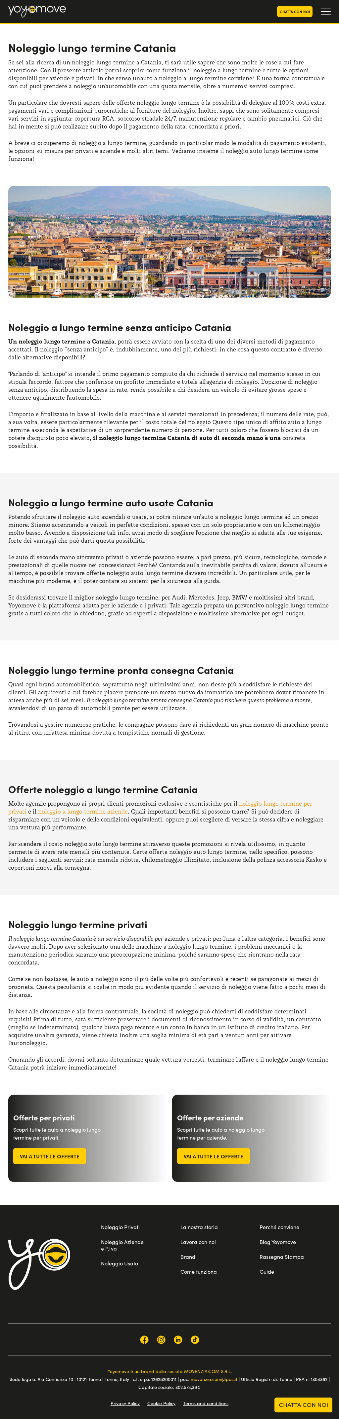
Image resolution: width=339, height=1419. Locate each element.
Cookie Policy (161, 1403)
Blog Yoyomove (278, 1241)
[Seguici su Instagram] (161, 1339)
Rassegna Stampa (282, 1256)
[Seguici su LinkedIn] (178, 1339)
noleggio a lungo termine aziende (83, 811)
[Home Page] (37, 12)
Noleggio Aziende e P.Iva (122, 1245)
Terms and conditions (205, 1403)
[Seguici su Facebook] (144, 1339)
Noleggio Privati (120, 1226)
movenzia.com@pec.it (214, 1379)
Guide (267, 1271)
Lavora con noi (198, 1241)
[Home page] (39, 1264)
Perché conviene (279, 1226)
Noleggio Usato (119, 1263)
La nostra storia (199, 1226)
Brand (187, 1256)
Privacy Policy (125, 1403)
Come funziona (198, 1271)
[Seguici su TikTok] (195, 1339)
